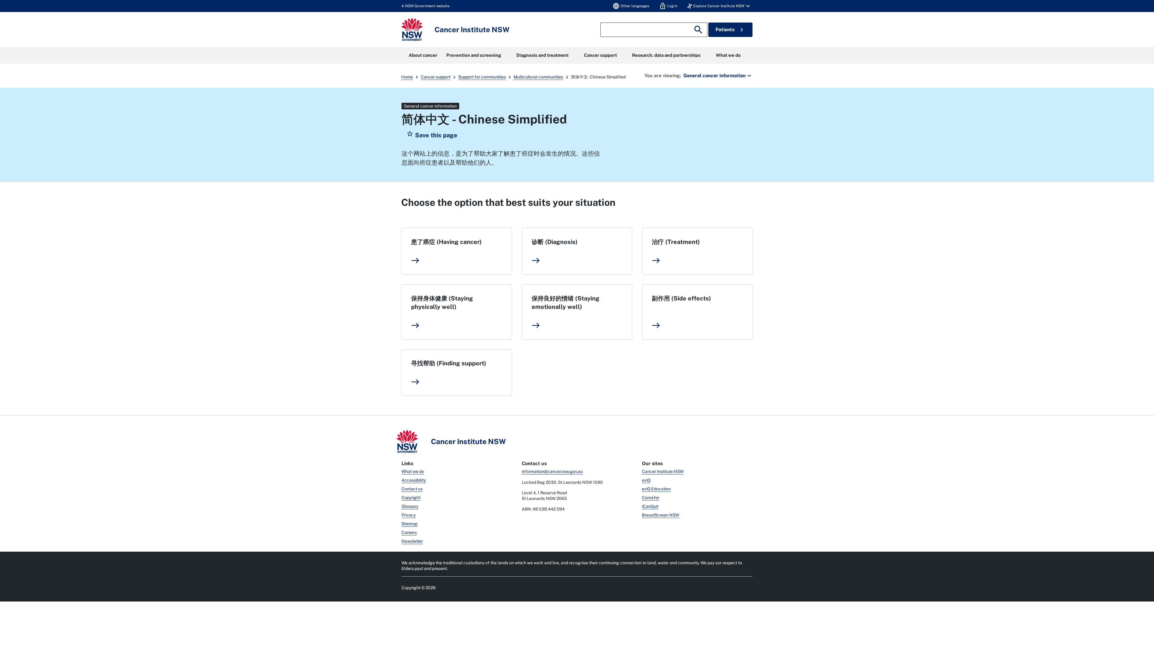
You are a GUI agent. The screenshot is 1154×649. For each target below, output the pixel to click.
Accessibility (413, 480)
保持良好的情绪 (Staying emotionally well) (566, 302)
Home (407, 77)
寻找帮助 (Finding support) (448, 363)
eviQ (646, 480)
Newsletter (412, 541)
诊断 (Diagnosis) (555, 241)
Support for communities (482, 77)
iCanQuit (650, 506)
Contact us (412, 488)
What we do (728, 55)
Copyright (410, 497)
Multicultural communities (538, 77)
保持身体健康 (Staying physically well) (442, 302)
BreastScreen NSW (660, 515)
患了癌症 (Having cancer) (446, 241)
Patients (730, 29)
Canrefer (650, 497)
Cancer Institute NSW (663, 471)
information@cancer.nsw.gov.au (552, 471)
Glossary (409, 506)
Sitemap (409, 523)
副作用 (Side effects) (681, 298)
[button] (719, 6)
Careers (409, 532)
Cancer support (600, 55)
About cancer (423, 55)
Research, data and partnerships (666, 55)
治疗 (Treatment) (676, 241)
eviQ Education (656, 488)
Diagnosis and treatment (542, 55)
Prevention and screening (473, 55)
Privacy (408, 515)
